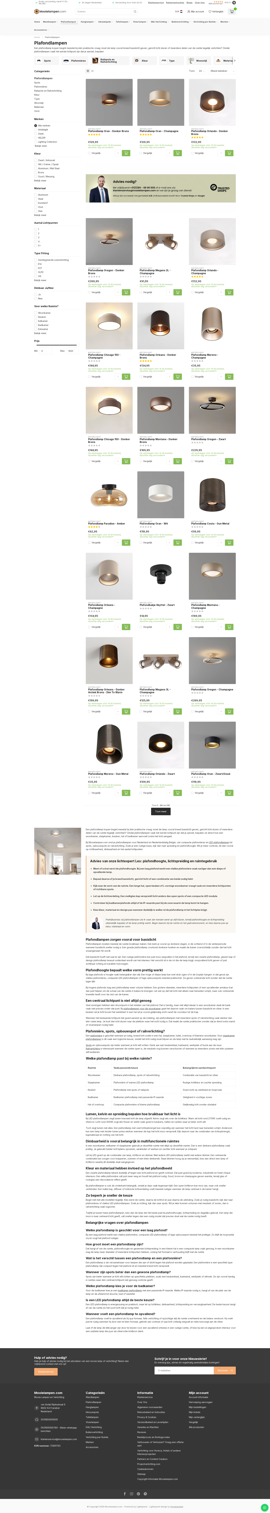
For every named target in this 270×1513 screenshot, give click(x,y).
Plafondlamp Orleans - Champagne (101, 606)
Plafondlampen (68, 22)
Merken (224, 22)
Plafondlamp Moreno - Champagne (204, 356)
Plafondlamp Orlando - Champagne (204, 272)
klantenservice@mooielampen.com (59, 1439)
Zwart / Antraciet (46, 160)
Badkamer (43, 325)
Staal (40, 199)
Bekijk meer (40, 146)
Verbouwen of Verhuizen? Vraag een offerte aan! (160, 1444)
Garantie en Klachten (148, 1427)
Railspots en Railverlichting (48, 90)
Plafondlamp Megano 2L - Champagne (155, 272)
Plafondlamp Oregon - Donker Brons (106, 272)
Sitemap (141, 1474)
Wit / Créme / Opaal (48, 164)
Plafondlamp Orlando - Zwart (157, 774)
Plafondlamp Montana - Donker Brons (159, 441)
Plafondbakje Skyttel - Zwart (157, 605)
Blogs (189, 2)
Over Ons (200, 2)
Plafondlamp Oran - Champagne (159, 131)
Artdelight (43, 129)
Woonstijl (38, 103)
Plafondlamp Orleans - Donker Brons (158, 356)
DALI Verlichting (159, 22)
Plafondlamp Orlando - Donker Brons (209, 132)
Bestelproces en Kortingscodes (153, 1437)
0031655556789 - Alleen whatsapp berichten (59, 1429)
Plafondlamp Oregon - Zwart (208, 439)
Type (37, 98)
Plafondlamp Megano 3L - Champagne (155, 691)
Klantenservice (156, 2)
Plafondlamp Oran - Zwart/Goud (210, 774)
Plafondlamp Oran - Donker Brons (108, 131)
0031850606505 (49, 1419)
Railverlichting (93, 1048)
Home (37, 22)
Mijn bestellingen (197, 1407)
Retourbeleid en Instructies (151, 1412)
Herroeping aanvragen (200, 1402)
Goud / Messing (46, 176)
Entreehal (43, 329)
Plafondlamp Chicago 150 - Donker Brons (109, 441)
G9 (39, 276)
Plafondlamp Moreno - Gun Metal (108, 774)
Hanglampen (87, 22)
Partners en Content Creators (152, 1459)
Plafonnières (40, 86)
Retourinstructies (175, 2)
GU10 (40, 272)
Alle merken (44, 125)
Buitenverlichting (180, 22)
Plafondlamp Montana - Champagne (205, 606)
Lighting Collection (47, 142)
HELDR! (41, 138)
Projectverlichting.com (148, 1464)
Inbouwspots (104, 22)
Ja (39, 294)
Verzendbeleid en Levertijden (152, 1422)
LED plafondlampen (219, 842)
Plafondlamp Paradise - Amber (106, 523)
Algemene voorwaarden (149, 1407)
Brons (41, 172)
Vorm (37, 111)
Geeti (41, 133)
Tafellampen (122, 22)
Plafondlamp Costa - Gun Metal (210, 523)
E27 (40, 268)
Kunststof (43, 203)
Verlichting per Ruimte (204, 22)
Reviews (141, 1432)
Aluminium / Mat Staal (49, 168)
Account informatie (198, 1397)
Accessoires (40, 30)
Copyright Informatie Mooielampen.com (157, 1479)
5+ (39, 245)
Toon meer (161, 811)
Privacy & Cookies (146, 1417)
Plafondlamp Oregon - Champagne (212, 689)
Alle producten (196, 1427)
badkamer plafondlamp (130, 1290)
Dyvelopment (177, 1507)
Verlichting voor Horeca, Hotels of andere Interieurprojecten (159, 1452)
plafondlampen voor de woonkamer (142, 1008)
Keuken (42, 317)
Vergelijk (96, 153)
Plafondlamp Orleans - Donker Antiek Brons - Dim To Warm (106, 691)
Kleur (37, 94)
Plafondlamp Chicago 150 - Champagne (104, 356)
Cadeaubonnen (145, 1469)
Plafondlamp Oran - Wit (154, 523)
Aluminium (43, 195)
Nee (40, 298)
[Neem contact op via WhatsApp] (264, 1507)
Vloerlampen (139, 22)
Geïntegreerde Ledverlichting (53, 260)
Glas (40, 211)
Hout (40, 207)
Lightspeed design (158, 1507)
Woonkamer (44, 313)
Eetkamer (43, 321)
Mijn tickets (194, 1412)
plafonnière (96, 1035)
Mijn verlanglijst (197, 1417)
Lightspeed (142, 1507)
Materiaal (39, 107)
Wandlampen (49, 22)
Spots (37, 82)
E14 (40, 264)
